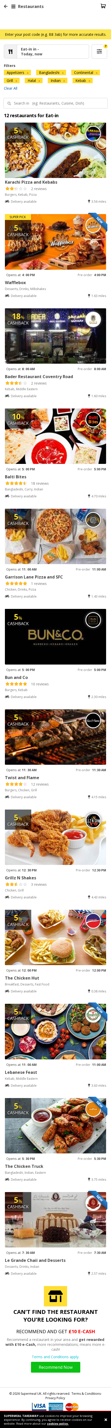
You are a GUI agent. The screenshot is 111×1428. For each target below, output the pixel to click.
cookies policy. (58, 1423)
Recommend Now (56, 1367)
